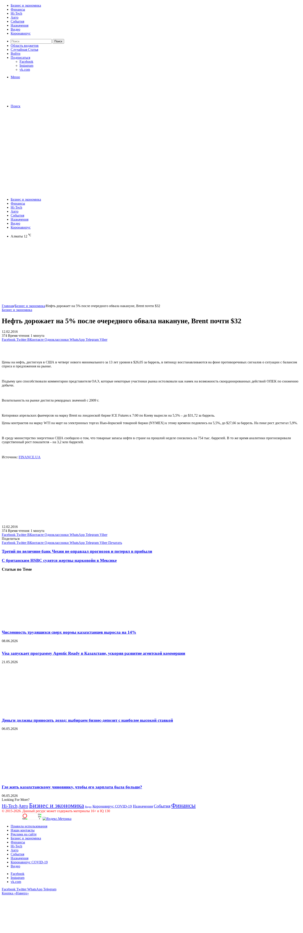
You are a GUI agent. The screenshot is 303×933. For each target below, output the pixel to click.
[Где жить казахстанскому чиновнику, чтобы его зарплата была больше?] (45, 778)
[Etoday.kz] (35, 98)
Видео (15, 29)
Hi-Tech (16, 13)
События (17, 21)
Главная (8, 306)
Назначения (19, 25)
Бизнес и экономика (26, 5)
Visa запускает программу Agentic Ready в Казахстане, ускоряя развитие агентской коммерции (93, 653)
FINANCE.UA (30, 457)
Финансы (18, 9)
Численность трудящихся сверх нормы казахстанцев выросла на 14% (69, 632)
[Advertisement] (151, 143)
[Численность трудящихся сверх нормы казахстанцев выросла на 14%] (45, 623)
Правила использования (29, 826)
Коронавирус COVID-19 (112, 806)
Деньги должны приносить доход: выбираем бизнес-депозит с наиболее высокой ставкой (87, 720)
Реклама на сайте (24, 834)
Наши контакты (23, 830)
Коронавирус (21, 33)
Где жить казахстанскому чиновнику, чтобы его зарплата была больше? (72, 787)
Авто (14, 17)
